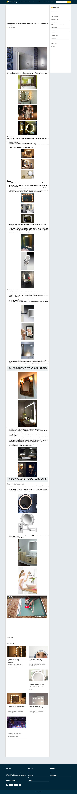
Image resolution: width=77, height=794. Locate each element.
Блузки (29, 1)
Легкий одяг (54, 11)
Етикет (53, 46)
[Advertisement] (27, 14)
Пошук (68, 1)
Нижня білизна (55, 21)
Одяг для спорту (55, 19)
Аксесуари (54, 32)
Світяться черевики (12, 729)
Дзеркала (13, 27)
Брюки (38, 1)
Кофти (34, 1)
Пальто (48, 1)
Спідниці (25, 1)
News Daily (12, 2)
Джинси (43, 1)
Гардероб (54, 38)
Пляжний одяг (55, 16)
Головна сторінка (53, 772)
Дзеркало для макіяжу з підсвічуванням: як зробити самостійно (14, 661)
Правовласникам (53, 775)
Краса (9, 27)
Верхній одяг (54, 27)
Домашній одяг (55, 13)
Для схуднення (55, 35)
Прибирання (54, 43)
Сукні (20, 1)
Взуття (53, 30)
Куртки (52, 1)
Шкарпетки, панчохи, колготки (58, 24)
